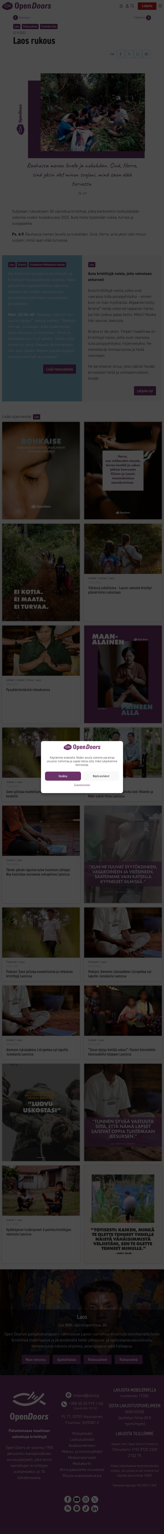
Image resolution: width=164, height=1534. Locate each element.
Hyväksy (63, 776)
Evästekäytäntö (82, 784)
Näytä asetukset (101, 776)
